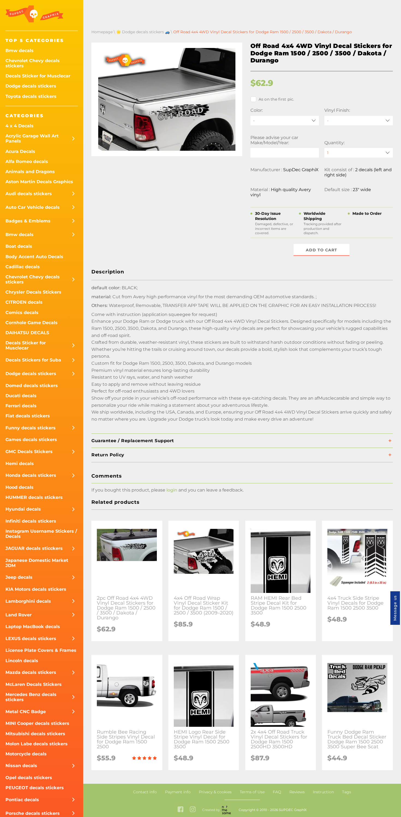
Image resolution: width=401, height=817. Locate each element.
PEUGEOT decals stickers (34, 787)
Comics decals (21, 312)
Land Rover (18, 614)
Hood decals (19, 487)
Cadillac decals (22, 266)
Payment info (178, 791)
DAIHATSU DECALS (27, 332)
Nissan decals (21, 765)
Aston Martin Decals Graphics (39, 181)
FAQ (277, 791)
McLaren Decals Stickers (33, 684)
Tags (346, 791)
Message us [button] (395, 608)
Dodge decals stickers (30, 86)
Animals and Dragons (30, 171)
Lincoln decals (21, 660)
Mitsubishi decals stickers (35, 733)
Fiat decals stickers (27, 415)
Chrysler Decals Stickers (33, 292)
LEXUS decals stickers (30, 638)
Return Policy (107, 454)
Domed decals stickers (31, 385)
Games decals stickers (31, 439)
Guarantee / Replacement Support (132, 440)
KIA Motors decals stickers (35, 589)
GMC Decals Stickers (29, 451)
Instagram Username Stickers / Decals (41, 534)
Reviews (297, 791)
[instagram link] (193, 809)
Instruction (323, 791)
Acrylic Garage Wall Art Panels (32, 138)
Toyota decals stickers (30, 96)
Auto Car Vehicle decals (32, 207)
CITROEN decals (24, 302)
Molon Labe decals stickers (36, 743)
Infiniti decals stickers (30, 521)
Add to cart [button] (321, 250)
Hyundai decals (23, 509)
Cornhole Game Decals (31, 322)
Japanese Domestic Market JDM (36, 563)
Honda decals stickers (30, 475)
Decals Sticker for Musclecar (37, 76)
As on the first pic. (276, 99)
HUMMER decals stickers (34, 497)
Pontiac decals (22, 799)
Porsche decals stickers (32, 813)
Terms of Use (252, 791)
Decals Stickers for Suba (33, 360)
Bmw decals (19, 50)
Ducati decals (21, 395)
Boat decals (18, 246)
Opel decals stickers (28, 777)
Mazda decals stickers (30, 672)
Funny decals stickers (30, 427)
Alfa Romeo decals (26, 161)
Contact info (145, 791)
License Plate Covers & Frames (40, 650)
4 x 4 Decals (19, 125)
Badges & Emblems (27, 221)
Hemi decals (19, 463)
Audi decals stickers (28, 193)
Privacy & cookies (215, 791)
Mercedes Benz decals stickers (30, 697)
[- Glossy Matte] (358, 120)
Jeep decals (18, 577)
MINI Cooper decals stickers (37, 723)
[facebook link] (180, 809)
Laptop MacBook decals (32, 626)
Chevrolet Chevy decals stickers (32, 63)
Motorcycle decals (26, 753)
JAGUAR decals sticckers (34, 548)
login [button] (171, 490)
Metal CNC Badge (25, 711)
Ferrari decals (21, 405)
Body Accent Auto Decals (34, 256)
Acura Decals (20, 151)
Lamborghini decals (28, 601)
